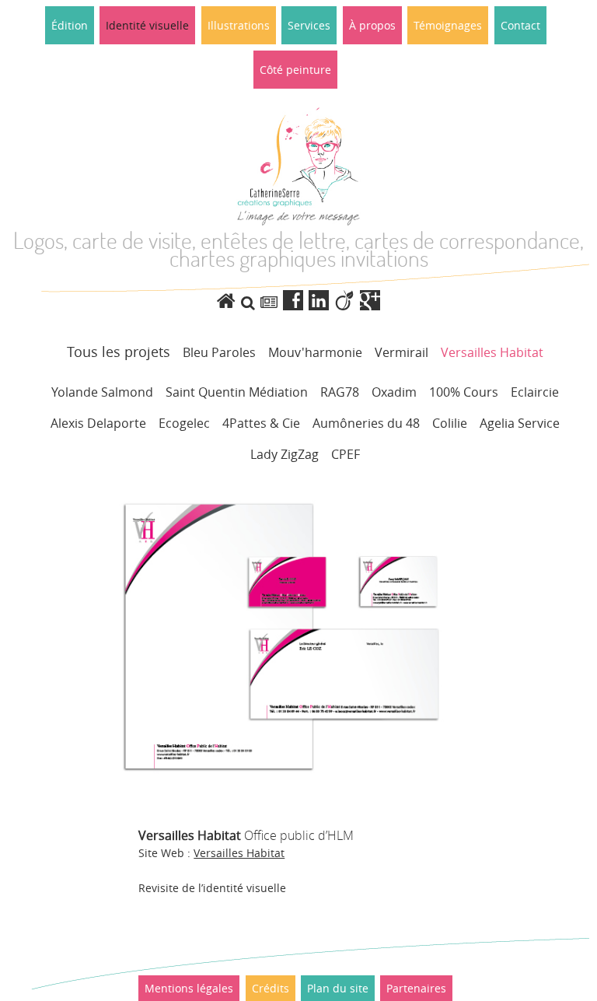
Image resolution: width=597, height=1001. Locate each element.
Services (309, 25)
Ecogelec (184, 423)
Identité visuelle (147, 25)
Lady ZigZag (284, 454)
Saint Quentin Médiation (237, 392)
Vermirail (401, 352)
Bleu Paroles (219, 352)
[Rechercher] (248, 302)
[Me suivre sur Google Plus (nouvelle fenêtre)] (370, 300)
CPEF (345, 454)
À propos (372, 25)
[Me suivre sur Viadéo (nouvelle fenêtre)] (347, 300)
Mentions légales (189, 988)
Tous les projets (118, 351)
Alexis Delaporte (98, 423)
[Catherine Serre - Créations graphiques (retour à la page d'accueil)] (229, 300)
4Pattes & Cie (261, 423)
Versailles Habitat (492, 352)
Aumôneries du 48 (366, 423)
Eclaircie (535, 392)
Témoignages (448, 25)
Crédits (270, 988)
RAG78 (339, 392)
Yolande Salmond (102, 392)
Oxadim (394, 392)
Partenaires (416, 988)
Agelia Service (520, 423)
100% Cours (463, 392)
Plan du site (337, 988)
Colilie (449, 423)
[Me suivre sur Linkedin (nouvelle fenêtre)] (321, 300)
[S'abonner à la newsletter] (269, 302)
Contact (520, 25)
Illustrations (239, 25)
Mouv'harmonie (315, 352)
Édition (69, 25)
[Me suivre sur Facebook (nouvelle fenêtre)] (296, 300)
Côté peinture (295, 69)
